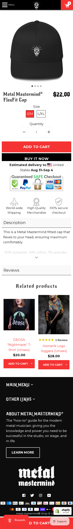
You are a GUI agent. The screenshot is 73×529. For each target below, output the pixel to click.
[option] (36, 49)
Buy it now (36, 159)
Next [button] (66, 320)
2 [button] (35, 86)
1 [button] (32, 86)
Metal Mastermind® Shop (31, 513)
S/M (30, 114)
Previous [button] (7, 320)
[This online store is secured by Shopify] (63, 514)
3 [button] (38, 86)
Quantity (36, 124)
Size (36, 107)
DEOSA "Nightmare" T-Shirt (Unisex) (19, 345)
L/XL (41, 114)
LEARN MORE (23, 452)
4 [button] (41, 86)
